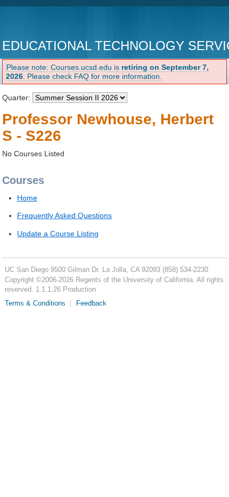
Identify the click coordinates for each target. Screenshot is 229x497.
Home (27, 198)
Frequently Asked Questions (64, 215)
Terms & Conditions (35, 303)
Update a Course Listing (58, 233)
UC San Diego (63, 24)
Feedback (91, 303)
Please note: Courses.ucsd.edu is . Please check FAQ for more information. (107, 72)
